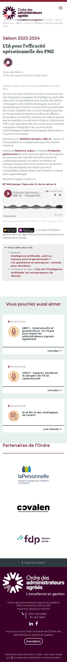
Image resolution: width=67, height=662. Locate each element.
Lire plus (53, 350)
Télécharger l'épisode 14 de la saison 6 (30, 184)
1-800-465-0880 (37, 613)
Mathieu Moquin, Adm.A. (36, 138)
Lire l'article (51, 429)
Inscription (33, 641)
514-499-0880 (37, 617)
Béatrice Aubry (25, 150)
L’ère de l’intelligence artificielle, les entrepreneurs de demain (36, 272)
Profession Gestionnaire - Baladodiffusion (21, 221)
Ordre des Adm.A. (13, 72)
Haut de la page (34, 562)
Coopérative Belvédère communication (37, 657)
